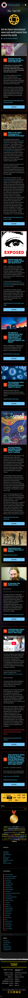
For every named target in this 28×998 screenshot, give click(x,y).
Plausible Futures (7, 948)
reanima (9, 838)
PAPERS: (16, 983)
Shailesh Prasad (9, 884)
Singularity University (8, 860)
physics (18, 354)
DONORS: (9, 977)
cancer (15, 830)
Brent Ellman (8, 917)
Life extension (11, 836)
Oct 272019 (5, 60)
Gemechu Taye (8, 887)
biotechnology (22, 829)
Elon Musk (15, 303)
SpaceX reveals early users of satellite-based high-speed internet (16, 261)
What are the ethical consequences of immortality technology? (16, 134)
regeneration (21, 838)
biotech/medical (17, 101)
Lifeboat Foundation (11, 990)
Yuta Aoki (7, 902)
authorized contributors (12, 38)
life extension (21, 615)
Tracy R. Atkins (9, 555)
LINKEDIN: (6, 973)
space (8, 839)
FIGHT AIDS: (7, 979)
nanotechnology (6, 519)
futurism (17, 832)
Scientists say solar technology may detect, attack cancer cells (16, 60)
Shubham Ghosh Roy (10, 878)
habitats (19, 303)
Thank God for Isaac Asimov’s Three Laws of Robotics (16, 550)
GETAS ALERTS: (17, 973)
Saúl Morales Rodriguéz (11, 876)
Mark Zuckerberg (7, 863)
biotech (16, 829)
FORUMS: (10, 985)
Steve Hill (7, 915)
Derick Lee (7, 904)
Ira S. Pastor (8, 926)
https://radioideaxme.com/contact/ (12, 674)
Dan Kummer (8, 895)
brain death (12, 830)
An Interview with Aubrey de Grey (14, 584)
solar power (5, 102)
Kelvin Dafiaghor (9, 889)
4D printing (5, 853)
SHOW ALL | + (5, 930)
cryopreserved (9, 151)
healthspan (5, 834)
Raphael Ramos (9, 910)
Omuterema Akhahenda (11, 897)
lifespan (17, 836)
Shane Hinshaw (9, 908)
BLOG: (16, 975)
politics (6, 838)
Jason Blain (8, 923)
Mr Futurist (5, 944)
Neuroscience (3, 838)
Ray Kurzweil (6, 857)
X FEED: (5, 975)
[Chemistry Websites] (14, 817)
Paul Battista (9, 217)
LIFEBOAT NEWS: (18, 970)
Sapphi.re (23, 990)
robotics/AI (15, 555)
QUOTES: (16, 985)
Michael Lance (8, 921)
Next (16, 800)
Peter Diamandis (7, 854)
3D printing (5, 851)
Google (19, 832)
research (25, 838)
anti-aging (15, 827)
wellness (14, 841)
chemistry (22, 101)
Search (25, 808)
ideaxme (12, 834)
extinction (10, 832)
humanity (10, 834)
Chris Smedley (8, 928)
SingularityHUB (6, 949)
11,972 (19, 795)
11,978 (23, 797)
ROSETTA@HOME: (5, 983)
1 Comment (10, 219)
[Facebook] (9, 992)
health (20, 738)
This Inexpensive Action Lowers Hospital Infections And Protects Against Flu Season (16, 384)
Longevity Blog (6, 942)
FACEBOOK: (5, 970)
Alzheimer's (10, 827)
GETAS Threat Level (14, 965)
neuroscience (5, 740)
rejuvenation (6, 179)
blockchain (9, 830)
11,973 (23, 795)
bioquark (11, 829)
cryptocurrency (19, 830)
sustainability (10, 102)
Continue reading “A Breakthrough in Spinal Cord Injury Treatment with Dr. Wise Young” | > (14, 732)
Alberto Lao (8, 906)
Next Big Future (7, 946)
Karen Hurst (8, 891)
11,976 (14, 797)
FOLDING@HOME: (6, 981)
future (14, 832)
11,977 (19, 797)
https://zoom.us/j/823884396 (11, 776)
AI (7, 827)
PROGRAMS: (17, 981)
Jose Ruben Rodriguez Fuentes (12, 893)
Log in (4, 38)
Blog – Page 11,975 (14, 11)
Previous (8, 795)
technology (17, 840)
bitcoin (5, 830)
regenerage (14, 838)
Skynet (4, 861)
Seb (6, 919)
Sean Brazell (8, 913)
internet (22, 303)
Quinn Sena (8, 880)
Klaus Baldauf (8, 898)
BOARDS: (16, 977)
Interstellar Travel (24, 834)
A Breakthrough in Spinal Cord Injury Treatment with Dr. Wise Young (16, 631)
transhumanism (23, 839)
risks (2, 839)
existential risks (6, 832)
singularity (5, 839)
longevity (22, 836)
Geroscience (6, 940)
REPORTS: (16, 979)
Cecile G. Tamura (9, 900)
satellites (5, 305)
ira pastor (4, 836)
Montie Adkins (8, 925)
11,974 (4, 797)
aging (5, 827)
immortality (17, 834)
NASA (26, 836)
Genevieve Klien (10, 101)
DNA (4, 856)
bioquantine (5, 829)
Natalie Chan (8, 912)
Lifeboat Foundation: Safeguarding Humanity (10, 5)
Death (24, 830)
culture (22, 830)
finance (20, 217)
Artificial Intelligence (22, 827)
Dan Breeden (8, 882)
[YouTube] (17, 992)
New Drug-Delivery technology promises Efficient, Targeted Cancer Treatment (15, 450)
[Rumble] (20, 992)
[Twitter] (11, 992)
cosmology (15, 354)
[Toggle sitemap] (23, 5)
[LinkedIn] (14, 992)
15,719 (10, 800)
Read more (14, 107)
